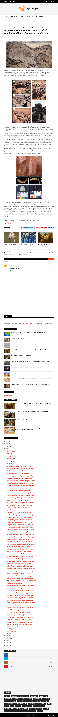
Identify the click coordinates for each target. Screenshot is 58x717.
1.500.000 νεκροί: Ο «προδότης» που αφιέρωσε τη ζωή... (21, 599)
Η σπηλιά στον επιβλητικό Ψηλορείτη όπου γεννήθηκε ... (20, 617)
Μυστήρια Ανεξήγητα (9, 708)
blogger (51, 258)
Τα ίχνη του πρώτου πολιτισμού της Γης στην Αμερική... (20, 548)
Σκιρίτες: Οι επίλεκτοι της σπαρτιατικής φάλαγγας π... (20, 566)
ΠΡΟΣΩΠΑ (34, 21)
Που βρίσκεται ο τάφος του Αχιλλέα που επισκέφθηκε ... (20, 498)
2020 (7, 633)
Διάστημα (7, 701)
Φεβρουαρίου (10, 631)
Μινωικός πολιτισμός (27, 706)
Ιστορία (49, 703)
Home (5, 1)
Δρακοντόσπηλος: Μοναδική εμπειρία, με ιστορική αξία (20, 571)
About (14, 1)
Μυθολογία (41, 706)
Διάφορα (19, 701)
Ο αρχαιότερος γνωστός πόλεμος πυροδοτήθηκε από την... (21, 495)
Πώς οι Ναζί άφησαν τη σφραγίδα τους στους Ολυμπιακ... (20, 549)
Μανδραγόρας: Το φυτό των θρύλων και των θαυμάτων (20, 514)
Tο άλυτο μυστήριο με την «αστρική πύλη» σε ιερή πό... (20, 592)
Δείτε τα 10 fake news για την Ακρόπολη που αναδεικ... (20, 604)
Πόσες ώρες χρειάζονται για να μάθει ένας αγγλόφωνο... (20, 624)
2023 (7, 446)
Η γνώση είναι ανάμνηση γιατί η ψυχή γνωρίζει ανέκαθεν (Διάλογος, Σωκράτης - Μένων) (30, 384)
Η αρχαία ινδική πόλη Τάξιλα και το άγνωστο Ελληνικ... (20, 512)
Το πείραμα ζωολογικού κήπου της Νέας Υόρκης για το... (20, 595)
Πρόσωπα (46, 708)
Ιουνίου (9, 461)
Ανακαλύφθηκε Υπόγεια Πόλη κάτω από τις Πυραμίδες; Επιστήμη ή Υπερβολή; (27, 246)
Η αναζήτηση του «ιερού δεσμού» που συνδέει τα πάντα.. (20, 609)
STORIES (40, 711)
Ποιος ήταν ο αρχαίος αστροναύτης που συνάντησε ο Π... (20, 551)
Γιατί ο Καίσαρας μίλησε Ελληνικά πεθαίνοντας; (21, 355)
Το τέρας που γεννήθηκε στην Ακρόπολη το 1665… (19, 517)
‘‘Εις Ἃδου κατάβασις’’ (12, 621)
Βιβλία (47, 698)
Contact (9, 1)
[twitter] (51, 715)
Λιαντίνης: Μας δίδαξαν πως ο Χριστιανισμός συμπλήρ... (20, 505)
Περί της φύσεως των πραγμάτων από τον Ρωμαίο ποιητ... (21, 590)
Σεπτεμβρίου (10, 456)
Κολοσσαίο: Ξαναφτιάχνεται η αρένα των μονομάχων (20, 619)
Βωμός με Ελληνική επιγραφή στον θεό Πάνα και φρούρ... (21, 585)
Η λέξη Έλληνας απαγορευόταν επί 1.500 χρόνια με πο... (20, 519)
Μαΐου (8, 463)
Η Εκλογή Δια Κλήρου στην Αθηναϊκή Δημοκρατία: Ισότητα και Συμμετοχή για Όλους (44, 246)
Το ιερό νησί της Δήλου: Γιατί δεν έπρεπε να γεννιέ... (19, 536)
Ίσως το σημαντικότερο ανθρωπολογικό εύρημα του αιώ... (21, 482)
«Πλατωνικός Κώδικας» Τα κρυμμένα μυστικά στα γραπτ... (21, 475)
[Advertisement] (29, 303)
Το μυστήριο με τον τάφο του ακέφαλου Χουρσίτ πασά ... (20, 488)
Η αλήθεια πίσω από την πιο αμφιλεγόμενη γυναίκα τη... (20, 597)
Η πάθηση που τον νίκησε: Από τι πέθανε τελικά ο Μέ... (20, 527)
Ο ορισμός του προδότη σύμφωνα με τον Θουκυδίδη (19, 478)
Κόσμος (6, 706)
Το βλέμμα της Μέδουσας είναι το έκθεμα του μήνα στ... (20, 612)
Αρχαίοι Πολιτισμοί (43, 696)
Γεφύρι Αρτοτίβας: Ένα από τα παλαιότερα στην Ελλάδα (20, 561)
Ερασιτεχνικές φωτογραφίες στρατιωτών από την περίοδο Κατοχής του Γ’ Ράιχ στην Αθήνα (31, 361)
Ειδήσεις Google (34, 323)
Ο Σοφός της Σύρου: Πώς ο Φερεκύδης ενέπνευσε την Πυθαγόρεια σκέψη (31, 411)
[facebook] (46, 1)
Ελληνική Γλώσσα (9, 703)
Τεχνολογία (21, 711)
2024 (7, 445)
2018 (7, 637)
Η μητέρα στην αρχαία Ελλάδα (14, 610)
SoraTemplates (12, 715)
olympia (9, 223)
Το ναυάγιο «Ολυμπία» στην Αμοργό (15, 553)
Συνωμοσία (14, 711)
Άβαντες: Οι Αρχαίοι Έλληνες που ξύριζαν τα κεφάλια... (20, 622)
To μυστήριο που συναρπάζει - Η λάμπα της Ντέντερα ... (20, 565)
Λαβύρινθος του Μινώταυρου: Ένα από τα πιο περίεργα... (21, 492)
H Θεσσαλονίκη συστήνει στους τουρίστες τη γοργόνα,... (20, 497)
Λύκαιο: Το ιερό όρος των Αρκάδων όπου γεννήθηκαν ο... (21, 502)
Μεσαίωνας (18, 706)
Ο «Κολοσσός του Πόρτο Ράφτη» (15, 583)
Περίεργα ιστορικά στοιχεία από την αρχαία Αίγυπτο (19, 493)
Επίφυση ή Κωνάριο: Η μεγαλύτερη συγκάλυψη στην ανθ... (21, 568)
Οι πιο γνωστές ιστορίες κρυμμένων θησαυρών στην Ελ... (20, 483)
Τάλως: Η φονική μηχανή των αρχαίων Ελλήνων (18, 558)
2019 (7, 635)
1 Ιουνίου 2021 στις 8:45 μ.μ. (48, 265)
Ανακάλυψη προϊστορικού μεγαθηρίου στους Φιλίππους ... (21, 534)
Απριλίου (9, 628)
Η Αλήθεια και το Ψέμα (12, 582)
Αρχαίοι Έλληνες (34, 696)
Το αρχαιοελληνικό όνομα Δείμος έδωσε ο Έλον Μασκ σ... (21, 468)
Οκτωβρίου (10, 455)
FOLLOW (51, 658)
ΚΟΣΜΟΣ (41, 16)
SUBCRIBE (50, 666)
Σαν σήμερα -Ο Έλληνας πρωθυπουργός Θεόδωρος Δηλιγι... (21, 476)
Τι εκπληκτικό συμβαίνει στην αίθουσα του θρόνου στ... (20, 559)
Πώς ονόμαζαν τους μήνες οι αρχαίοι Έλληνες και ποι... (20, 573)
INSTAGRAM (11, 662)
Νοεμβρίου (10, 453)
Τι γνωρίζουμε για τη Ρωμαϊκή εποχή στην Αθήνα (18, 546)
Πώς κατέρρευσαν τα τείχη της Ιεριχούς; (16, 465)
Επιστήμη (43, 703)
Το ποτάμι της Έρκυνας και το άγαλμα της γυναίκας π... (20, 615)
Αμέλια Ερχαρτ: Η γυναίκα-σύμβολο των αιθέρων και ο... (20, 556)
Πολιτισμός (39, 708)
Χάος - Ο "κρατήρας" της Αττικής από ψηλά (17, 500)
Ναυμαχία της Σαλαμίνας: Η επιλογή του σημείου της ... (20, 554)
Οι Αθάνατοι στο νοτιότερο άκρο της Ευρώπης (18, 507)
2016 (7, 640)
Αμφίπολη (7, 696)
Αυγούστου (10, 458)
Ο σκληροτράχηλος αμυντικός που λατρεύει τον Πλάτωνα (20, 576)
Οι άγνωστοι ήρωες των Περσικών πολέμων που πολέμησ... (21, 504)
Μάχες (12, 706)
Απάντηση (11, 270)
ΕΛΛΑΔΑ (28, 16)
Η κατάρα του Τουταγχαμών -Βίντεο (15, 471)
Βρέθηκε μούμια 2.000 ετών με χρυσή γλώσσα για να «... (20, 470)
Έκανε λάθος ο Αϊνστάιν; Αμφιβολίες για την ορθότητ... (20, 524)
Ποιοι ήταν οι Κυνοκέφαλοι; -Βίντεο (15, 487)
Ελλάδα (25, 701)
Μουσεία (35, 706)
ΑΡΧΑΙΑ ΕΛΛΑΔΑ (13, 16)
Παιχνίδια (25, 708)
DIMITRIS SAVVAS (12, 266)
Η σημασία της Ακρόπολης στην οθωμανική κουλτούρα (20, 543)
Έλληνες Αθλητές (32, 701)
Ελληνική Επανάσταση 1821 (20, 703)
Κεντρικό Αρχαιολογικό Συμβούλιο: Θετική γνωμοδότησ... (20, 544)
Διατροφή (13, 701)
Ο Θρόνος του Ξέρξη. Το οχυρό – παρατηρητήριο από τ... (20, 526)
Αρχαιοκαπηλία (8, 698)
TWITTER (10, 658)
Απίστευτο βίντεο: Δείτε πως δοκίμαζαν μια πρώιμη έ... (20, 466)
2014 (7, 644)
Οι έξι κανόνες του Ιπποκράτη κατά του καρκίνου (18, 570)
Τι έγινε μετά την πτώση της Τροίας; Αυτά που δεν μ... (20, 614)
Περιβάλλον (32, 708)
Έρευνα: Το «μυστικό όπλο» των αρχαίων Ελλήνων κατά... (21, 602)
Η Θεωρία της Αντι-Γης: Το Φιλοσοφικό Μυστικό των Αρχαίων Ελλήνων (26, 367)
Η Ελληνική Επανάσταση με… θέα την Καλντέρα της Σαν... (21, 588)
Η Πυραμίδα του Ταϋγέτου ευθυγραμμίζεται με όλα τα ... (20, 531)
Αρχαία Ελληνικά (8, 395)
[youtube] (51, 1)
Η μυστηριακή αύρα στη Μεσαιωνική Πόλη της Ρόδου (19, 541)
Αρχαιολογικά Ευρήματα (26, 698)
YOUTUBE (10, 666)
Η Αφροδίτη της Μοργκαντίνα (17, 338)
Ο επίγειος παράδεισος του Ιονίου (15, 521)
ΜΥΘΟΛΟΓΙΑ (34, 16)
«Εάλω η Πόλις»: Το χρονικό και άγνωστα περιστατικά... (20, 510)
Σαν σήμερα (7, 711)
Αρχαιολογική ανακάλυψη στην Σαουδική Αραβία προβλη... (21, 480)
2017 (7, 638)
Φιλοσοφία (33, 711)
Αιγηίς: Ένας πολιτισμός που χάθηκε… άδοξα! (18, 532)
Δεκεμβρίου (10, 451)
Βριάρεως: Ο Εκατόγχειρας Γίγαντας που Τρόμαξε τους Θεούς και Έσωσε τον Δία (29, 349)
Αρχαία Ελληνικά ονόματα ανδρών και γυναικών (21, 344)
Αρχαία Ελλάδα (15, 696)
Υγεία (27, 711)
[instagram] (53, 1)
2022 (7, 448)
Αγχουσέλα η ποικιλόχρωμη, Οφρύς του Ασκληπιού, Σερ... (21, 626)
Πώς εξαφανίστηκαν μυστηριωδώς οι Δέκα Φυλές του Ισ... (20, 537)
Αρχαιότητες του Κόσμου (39, 698)
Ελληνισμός (31, 703)
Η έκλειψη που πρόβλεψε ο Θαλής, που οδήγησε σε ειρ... (20, 529)
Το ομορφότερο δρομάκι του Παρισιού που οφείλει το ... (20, 575)
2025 (7, 443)
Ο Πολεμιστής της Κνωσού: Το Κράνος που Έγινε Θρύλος (11, 245)
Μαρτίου (9, 630)
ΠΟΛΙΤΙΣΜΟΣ (20, 21)
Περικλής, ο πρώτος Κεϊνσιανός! (14, 605)
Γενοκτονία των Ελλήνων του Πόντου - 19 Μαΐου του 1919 (20, 587)
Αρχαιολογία (10, 27)
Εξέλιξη (37, 703)
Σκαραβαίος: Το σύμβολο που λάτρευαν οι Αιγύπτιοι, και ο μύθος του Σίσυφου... (28, 373)
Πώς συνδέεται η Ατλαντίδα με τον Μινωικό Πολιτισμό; (20, 539)
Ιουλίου (9, 460)
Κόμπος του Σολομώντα (12, 509)
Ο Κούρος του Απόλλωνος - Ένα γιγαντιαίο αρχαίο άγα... (20, 485)
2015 (7, 642)
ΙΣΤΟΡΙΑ (22, 16)
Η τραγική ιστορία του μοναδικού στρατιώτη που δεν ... (20, 490)
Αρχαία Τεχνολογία (24, 696)
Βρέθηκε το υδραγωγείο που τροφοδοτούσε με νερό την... (21, 473)
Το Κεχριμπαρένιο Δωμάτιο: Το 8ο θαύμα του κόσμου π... (21, 578)
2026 (7, 441)
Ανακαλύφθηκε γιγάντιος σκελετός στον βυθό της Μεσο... (20, 593)
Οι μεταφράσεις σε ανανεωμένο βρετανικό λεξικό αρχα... (20, 522)
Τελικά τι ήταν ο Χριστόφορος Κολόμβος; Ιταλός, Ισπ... (20, 563)
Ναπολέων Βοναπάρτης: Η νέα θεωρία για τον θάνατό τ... (20, 600)
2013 (7, 645)
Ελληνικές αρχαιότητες (43, 701)
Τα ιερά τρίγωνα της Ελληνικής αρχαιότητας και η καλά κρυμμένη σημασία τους (28, 332)
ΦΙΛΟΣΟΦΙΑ (27, 21)
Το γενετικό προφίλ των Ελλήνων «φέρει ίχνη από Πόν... (20, 607)
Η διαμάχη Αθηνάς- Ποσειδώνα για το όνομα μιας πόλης (20, 515)
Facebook (23, 323)
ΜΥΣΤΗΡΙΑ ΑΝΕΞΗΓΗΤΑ (10, 21)
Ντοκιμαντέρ (18, 708)
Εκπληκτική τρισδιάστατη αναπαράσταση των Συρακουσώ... (21, 580)
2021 (7, 450)
